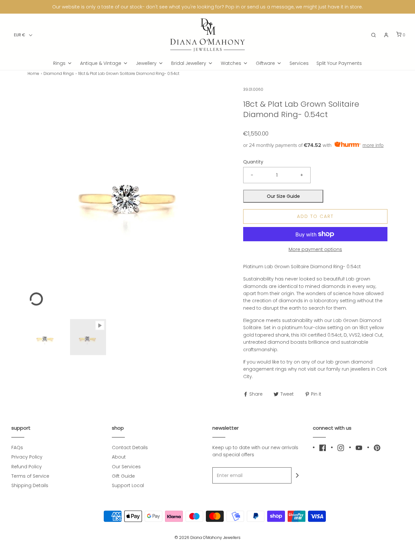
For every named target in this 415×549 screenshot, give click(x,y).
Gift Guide (123, 476)
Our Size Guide (283, 196)
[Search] (373, 35)
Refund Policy (26, 466)
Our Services (126, 466)
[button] (23, 35)
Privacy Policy (26, 457)
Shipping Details (29, 485)
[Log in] (386, 35)
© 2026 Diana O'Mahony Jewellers (207, 537)
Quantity (253, 162)
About (119, 457)
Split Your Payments (339, 63)
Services (299, 63)
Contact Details (130, 447)
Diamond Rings (58, 73)
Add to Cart (315, 216)
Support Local (128, 485)
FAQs (17, 447)
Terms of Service (30, 476)
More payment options (315, 249)
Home (33, 73)
